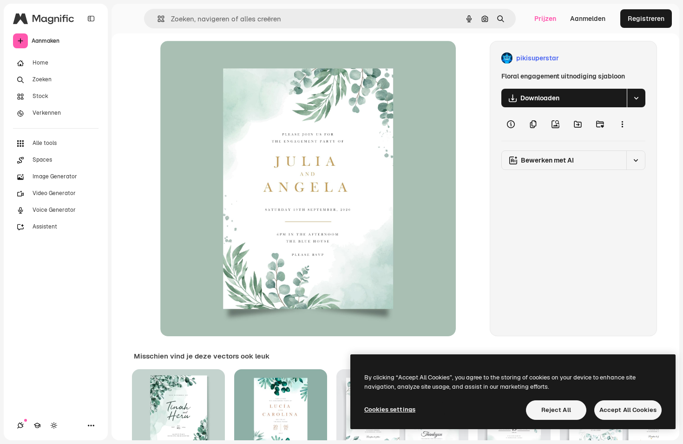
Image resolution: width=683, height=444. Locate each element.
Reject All (556, 410)
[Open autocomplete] (157, 18)
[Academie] (37, 425)
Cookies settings (389, 409)
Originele (221, 58)
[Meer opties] (622, 124)
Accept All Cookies (628, 410)
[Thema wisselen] (53, 425)
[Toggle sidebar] (91, 18)
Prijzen (545, 18)
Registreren (646, 18)
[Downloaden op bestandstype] (636, 98)
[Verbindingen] (20, 425)
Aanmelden (587, 18)
